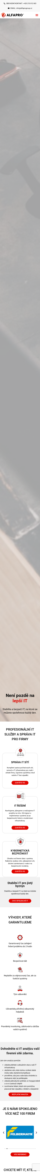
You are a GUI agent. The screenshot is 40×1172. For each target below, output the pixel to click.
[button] (37, 15)
